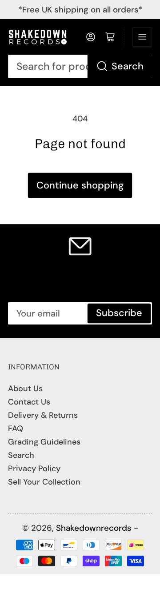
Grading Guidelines (44, 442)
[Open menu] (142, 37)
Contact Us (29, 402)
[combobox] (80, 66)
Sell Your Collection (44, 482)
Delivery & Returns (43, 415)
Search (128, 66)
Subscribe (119, 313)
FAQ (15, 428)
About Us (25, 388)
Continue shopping (80, 185)
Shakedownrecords (94, 527)
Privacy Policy (34, 468)
